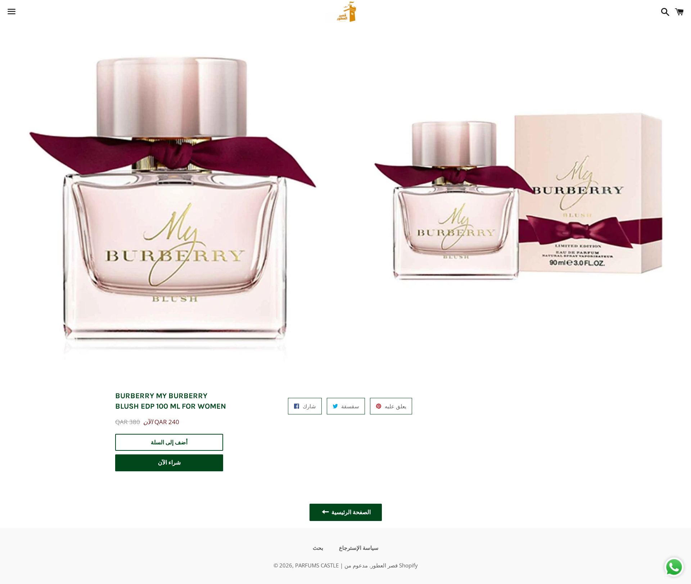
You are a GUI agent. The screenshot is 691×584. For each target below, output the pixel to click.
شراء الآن (169, 462)
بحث (318, 548)
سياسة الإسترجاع (359, 548)
